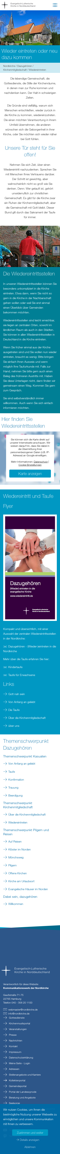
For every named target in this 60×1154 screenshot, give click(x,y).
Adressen (13, 1068)
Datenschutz (41, 461)
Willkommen (15, 904)
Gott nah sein (16, 694)
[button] (55, 6)
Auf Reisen (15, 841)
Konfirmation (16, 779)
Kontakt (13, 1046)
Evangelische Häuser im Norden (28, 889)
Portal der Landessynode (22, 1091)
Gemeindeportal (17, 1086)
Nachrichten (15, 1040)
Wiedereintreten (17, 822)
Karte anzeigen (30, 473)
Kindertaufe (15, 667)
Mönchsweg (16, 857)
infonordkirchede (18, 1013)
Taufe (11, 771)
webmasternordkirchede (23, 1009)
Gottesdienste (16, 1017)
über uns (13, 725)
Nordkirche (9, 65)
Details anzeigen (29, 1139)
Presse (12, 1034)
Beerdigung (15, 795)
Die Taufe (14, 710)
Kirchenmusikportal (19, 1023)
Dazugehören (24, 65)
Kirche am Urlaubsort (21, 881)
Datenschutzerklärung (20, 1057)
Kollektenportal (16, 1080)
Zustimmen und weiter (30, 1132)
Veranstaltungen (17, 1029)
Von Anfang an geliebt (21, 702)
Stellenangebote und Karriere (24, 1074)
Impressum (14, 1051)
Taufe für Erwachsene (21, 675)
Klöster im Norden (19, 849)
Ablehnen (30, 1147)
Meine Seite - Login (19, 1063)
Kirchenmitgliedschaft (15, 69)
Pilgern (12, 865)
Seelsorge (14, 1103)
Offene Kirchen (17, 873)
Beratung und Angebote (22, 1097)
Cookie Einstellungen (30, 464)
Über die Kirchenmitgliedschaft (27, 717)
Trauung (13, 787)
